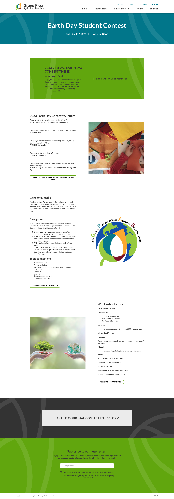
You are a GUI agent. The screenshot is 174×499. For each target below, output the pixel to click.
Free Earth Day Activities (111, 382)
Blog (132, 4)
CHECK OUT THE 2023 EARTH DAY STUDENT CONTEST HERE (53, 178)
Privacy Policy (130, 496)
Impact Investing (121, 9)
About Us (120, 4)
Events (140, 9)
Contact (154, 9)
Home (84, 9)
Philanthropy (101, 9)
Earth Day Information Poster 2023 (112, 79)
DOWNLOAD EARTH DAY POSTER (46, 286)
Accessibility (144, 496)
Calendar (143, 4)
